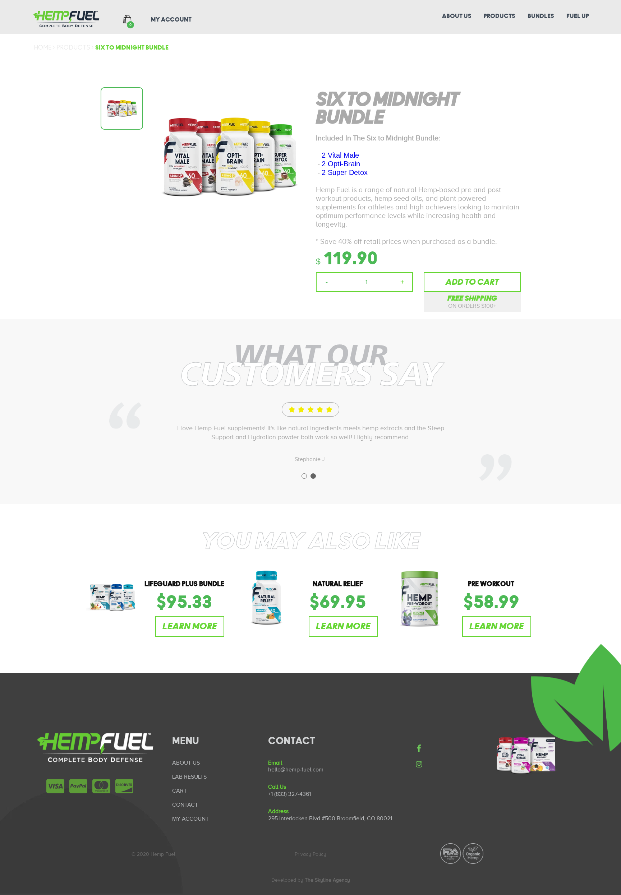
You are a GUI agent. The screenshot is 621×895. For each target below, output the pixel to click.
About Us (457, 16)
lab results (189, 777)
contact (185, 805)
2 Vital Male (340, 155)
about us (186, 763)
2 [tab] (313, 476)
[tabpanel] (310, 432)
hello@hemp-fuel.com (295, 769)
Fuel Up (577, 16)
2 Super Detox (345, 172)
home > (44, 48)
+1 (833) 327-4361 (289, 794)
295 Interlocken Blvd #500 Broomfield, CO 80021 (330, 818)
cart (179, 791)
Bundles (541, 16)
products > (75, 48)
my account (171, 20)
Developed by (310, 880)
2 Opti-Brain (341, 164)
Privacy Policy (310, 854)
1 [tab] (304, 476)
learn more (189, 626)
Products (499, 16)
